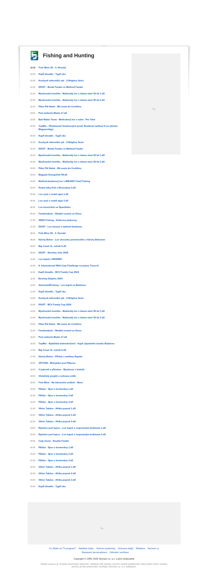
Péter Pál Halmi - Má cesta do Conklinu (60, 106)
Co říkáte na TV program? (62, 548)
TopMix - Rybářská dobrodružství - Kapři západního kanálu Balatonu (77, 343)
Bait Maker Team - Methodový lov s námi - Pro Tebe (67, 119)
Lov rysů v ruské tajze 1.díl (53, 194)
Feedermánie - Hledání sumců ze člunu (60, 213)
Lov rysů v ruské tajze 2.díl (53, 200)
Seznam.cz (153, 548)
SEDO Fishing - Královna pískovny (58, 220)
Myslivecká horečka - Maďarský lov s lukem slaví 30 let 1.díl (72, 93)
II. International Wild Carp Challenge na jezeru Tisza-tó (69, 265)
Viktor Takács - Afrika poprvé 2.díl (57, 415)
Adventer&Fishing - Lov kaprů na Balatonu (62, 285)
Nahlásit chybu (86, 548)
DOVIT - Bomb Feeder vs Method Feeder (61, 87)
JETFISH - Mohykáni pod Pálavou (57, 363)
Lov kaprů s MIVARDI (50, 259)
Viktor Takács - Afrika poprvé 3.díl (57, 421)
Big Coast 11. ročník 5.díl (52, 246)
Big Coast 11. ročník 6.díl (52, 350)
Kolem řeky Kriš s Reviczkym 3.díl (57, 187)
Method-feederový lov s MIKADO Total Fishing (64, 181)
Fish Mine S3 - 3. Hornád (52, 67)
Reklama (140, 548)
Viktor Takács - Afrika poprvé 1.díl (57, 408)
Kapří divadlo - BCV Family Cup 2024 (58, 272)
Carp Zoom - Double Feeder (54, 441)
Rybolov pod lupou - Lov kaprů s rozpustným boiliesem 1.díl (72, 428)
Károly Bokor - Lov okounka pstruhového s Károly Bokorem (72, 239)
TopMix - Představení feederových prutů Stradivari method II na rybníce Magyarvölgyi (78, 128)
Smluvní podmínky (105, 548)
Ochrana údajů (125, 548)
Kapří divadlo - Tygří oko (52, 74)
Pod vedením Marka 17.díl (53, 113)
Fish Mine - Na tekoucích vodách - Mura (61, 382)
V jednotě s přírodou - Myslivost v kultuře (61, 369)
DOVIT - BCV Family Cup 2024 (55, 304)
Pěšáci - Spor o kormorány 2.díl (56, 395)
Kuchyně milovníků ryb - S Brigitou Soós (61, 80)
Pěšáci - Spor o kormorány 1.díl (56, 389)
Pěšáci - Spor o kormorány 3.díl (56, 402)
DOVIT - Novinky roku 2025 (53, 252)
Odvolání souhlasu (119, 552)
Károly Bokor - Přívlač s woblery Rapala (60, 356)
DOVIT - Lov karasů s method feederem (60, 226)
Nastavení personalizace (94, 552)
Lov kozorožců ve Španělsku (55, 207)
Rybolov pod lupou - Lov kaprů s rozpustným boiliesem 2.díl (72, 434)
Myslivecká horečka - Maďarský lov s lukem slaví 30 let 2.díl (72, 100)
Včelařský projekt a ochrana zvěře (57, 376)
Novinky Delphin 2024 (50, 278)
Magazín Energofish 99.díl (53, 174)
